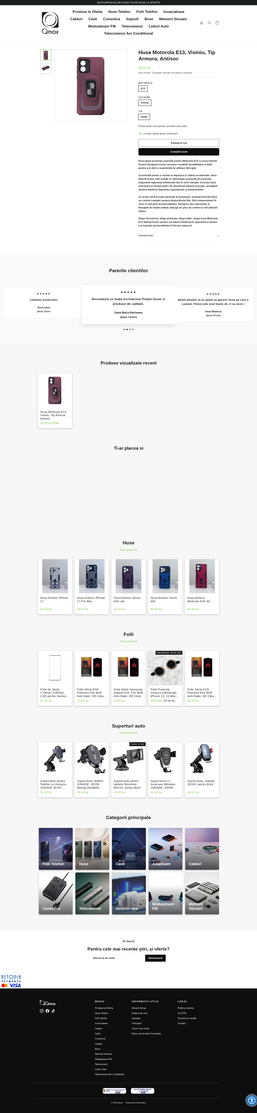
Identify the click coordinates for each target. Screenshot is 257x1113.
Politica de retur (140, 1013)
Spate (144, 117)
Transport (157, 73)
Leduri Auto (159, 26)
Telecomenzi (132, 26)
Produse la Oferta (87, 12)
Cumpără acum (179, 151)
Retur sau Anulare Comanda (146, 1033)
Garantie (136, 1018)
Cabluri (76, 19)
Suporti (132, 19)
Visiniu (145, 102)
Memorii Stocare (173, 19)
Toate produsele (128, 550)
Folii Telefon (147, 12)
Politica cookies (186, 1008)
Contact (182, 1023)
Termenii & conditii (187, 1018)
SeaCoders (141, 1103)
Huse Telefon (119, 12)
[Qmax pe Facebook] (47, 1011)
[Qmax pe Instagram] (41, 1011)
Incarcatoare (173, 12)
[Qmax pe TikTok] (53, 1011)
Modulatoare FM (102, 26)
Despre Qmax (139, 1008)
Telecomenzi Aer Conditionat (128, 33)
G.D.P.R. (182, 1013)
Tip (140, 111)
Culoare (144, 97)
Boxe (149, 19)
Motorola (145, 83)
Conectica (111, 19)
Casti (92, 19)
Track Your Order (140, 1028)
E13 (143, 88)
